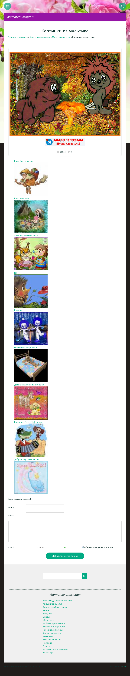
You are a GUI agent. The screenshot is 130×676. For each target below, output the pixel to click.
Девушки (47, 613)
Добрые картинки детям (26, 459)
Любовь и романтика (54, 623)
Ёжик (16, 272)
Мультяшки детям (52, 639)
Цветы (46, 616)
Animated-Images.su (21, 17)
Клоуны (18, 310)
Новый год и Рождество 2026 (57, 600)
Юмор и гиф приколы (53, 629)
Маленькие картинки (54, 626)
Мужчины (48, 636)
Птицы (46, 646)
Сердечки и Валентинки (55, 607)
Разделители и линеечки (55, 649)
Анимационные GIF (52, 603)
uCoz (123, 666)
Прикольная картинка (25, 347)
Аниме (46, 610)
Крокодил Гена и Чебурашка (28, 422)
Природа (47, 642)
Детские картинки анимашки (29, 384)
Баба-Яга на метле (23, 160)
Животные (48, 620)
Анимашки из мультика (26, 235)
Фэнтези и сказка (52, 633)
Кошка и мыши (21, 198)
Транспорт (48, 652)
